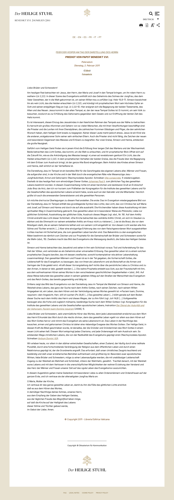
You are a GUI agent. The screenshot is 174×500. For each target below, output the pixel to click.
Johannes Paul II (96, 181)
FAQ (64, 493)
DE (74, 37)
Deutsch (149, 20)
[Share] (158, 25)
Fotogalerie (87, 74)
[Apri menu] (156, 13)
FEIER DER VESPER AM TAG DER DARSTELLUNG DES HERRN (87, 52)
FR (90, 37)
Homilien (39, 20)
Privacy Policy (102, 493)
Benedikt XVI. (23, 20)
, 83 (47, 338)
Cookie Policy (87, 493)
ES (85, 37)
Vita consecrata (113, 177)
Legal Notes (74, 493)
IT (95, 37)
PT (100, 37)
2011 (48, 20)
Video (87, 70)
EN (79, 37)
